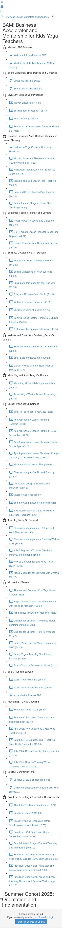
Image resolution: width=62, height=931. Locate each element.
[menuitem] (2, 7)
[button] (2, 3)
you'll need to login (44, 917)
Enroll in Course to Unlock (31, 921)
